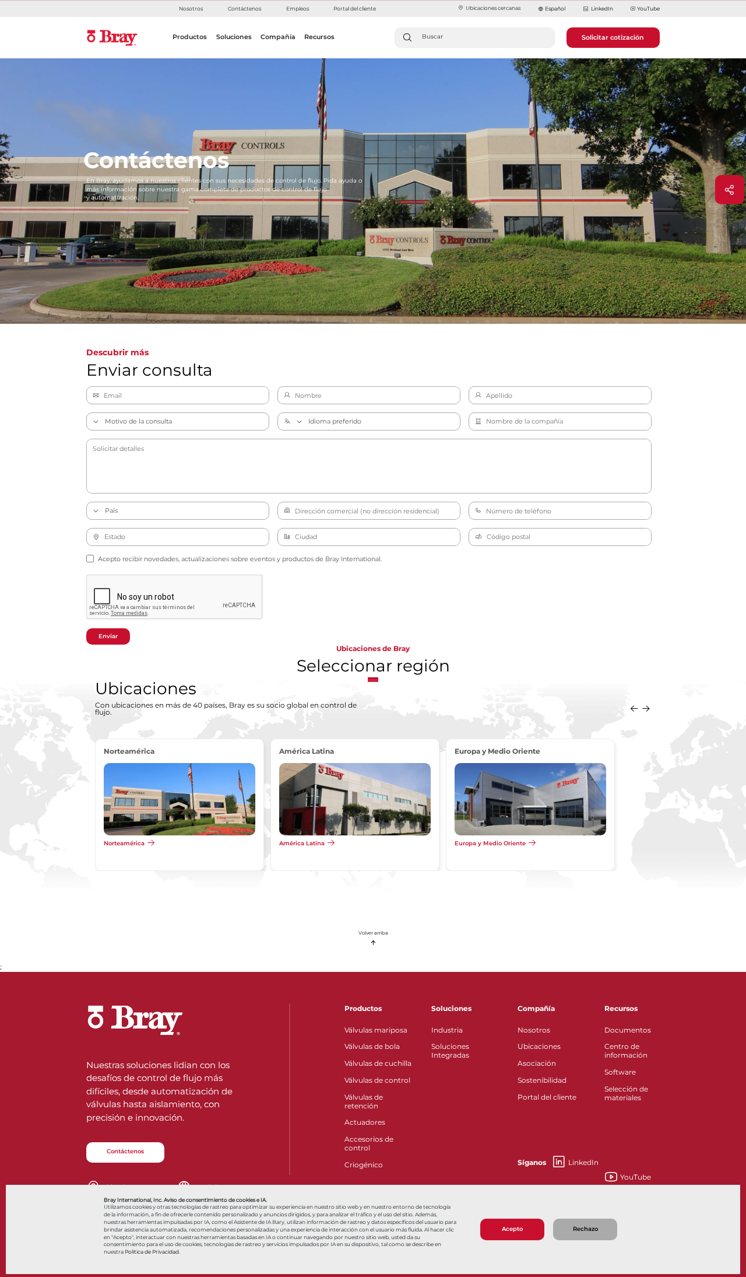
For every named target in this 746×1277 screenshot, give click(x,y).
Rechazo (585, 1229)
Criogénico (363, 1164)
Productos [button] (190, 37)
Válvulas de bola (372, 1046)
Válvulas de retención (363, 1101)
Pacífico (466, 842)
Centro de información (626, 1050)
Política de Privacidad (152, 1252)
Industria (447, 1030)
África (288, 842)
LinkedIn (602, 8)
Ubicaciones (539, 1046)
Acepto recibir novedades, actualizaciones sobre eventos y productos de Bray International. (240, 559)
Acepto (512, 1229)
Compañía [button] (278, 37)
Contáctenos (244, 8)
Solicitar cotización (613, 37)
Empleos (297, 8)
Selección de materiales (626, 1093)
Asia (110, 842)
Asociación (537, 1063)
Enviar (108, 636)
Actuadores (364, 1122)
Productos (363, 1008)
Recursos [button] (319, 37)
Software (620, 1072)
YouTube (648, 8)
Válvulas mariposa (375, 1030)
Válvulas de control (377, 1080)
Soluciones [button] (234, 37)
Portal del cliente (354, 8)
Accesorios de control (368, 1143)
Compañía (536, 1008)
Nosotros (191, 8)
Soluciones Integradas (450, 1050)
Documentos (627, 1030)
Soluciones (451, 1008)
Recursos (621, 1008)
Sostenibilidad (542, 1080)
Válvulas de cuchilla (377, 1063)
